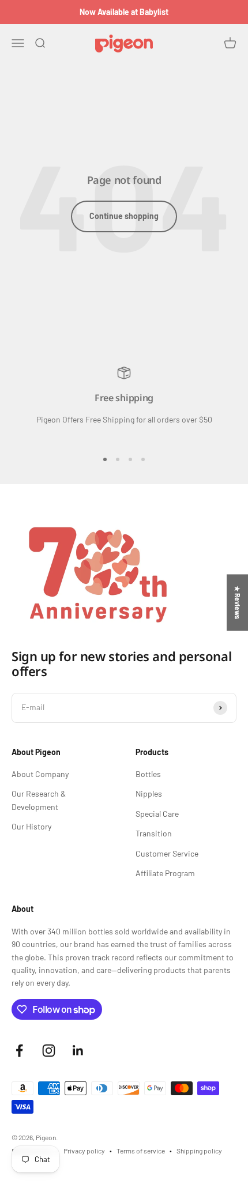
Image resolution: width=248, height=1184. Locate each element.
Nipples (149, 793)
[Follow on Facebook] (19, 1050)
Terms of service (141, 1151)
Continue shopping (124, 216)
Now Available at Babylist (124, 12)
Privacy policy (84, 1151)
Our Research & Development (39, 800)
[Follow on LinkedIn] (78, 1050)
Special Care (157, 814)
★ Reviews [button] (238, 602)
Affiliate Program (165, 873)
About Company (40, 774)
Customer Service (167, 853)
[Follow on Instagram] (49, 1050)
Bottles (148, 774)
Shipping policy (199, 1151)
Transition (154, 833)
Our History (31, 826)
